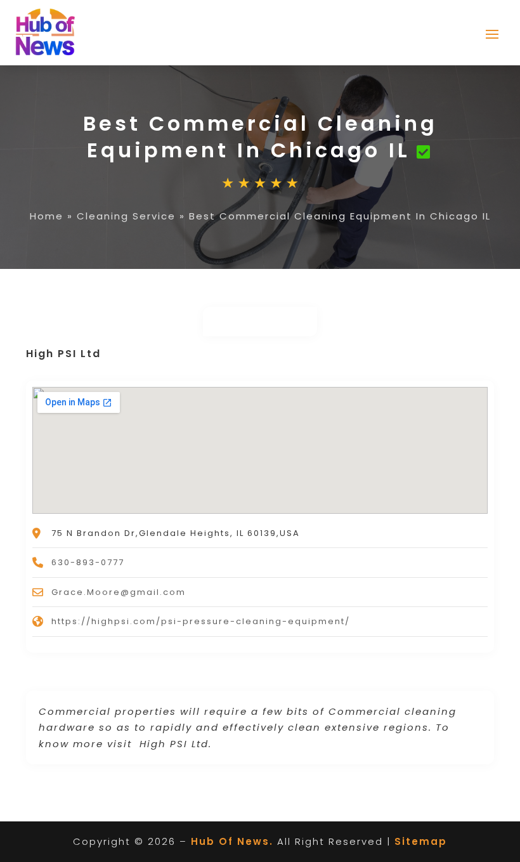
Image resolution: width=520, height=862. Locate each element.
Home (46, 216)
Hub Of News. (232, 841)
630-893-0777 (87, 562)
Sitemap (420, 841)
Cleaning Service (126, 216)
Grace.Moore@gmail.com (118, 592)
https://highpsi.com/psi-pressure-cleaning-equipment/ (200, 621)
